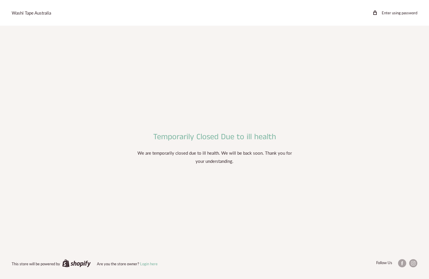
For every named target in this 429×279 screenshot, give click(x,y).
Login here (149, 263)
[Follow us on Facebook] (402, 263)
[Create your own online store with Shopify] (76, 263)
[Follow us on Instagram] (413, 263)
